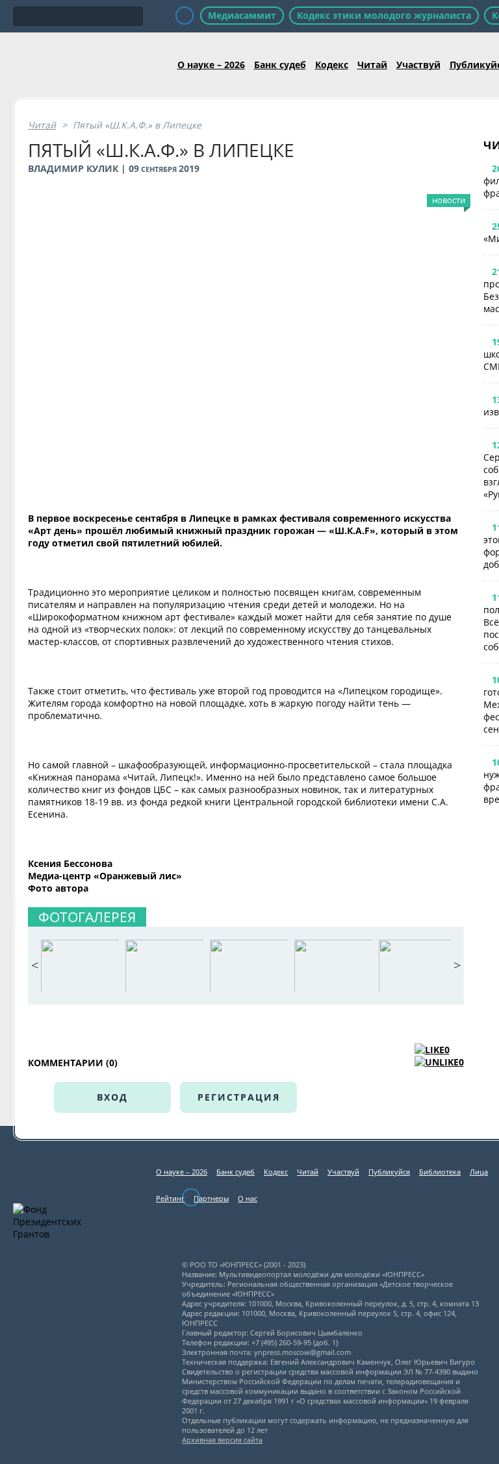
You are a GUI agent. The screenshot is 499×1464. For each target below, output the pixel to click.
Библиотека (440, 1172)
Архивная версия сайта (222, 1440)
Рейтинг (170, 1198)
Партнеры (211, 1198)
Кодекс (331, 64)
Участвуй (418, 64)
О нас (247, 1198)
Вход (112, 1097)
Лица (479, 1172)
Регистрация (239, 1097)
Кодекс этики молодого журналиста (384, 15)
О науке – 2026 (211, 64)
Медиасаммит (242, 15)
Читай (372, 64)
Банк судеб (280, 64)
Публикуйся (389, 1172)
